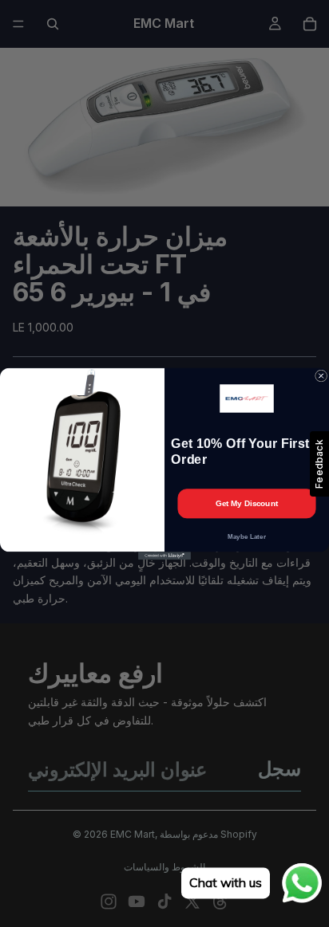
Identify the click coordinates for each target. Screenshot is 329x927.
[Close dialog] (321, 376)
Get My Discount (247, 503)
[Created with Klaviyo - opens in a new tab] (164, 556)
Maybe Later (247, 536)
